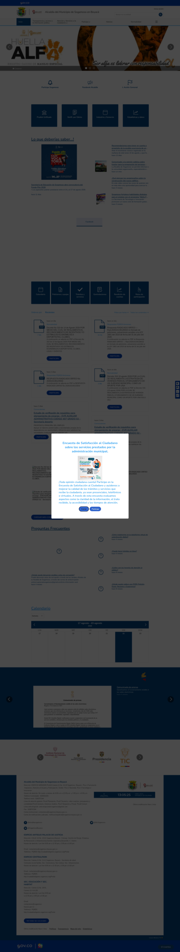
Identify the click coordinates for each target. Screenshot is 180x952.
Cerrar (83, 509)
